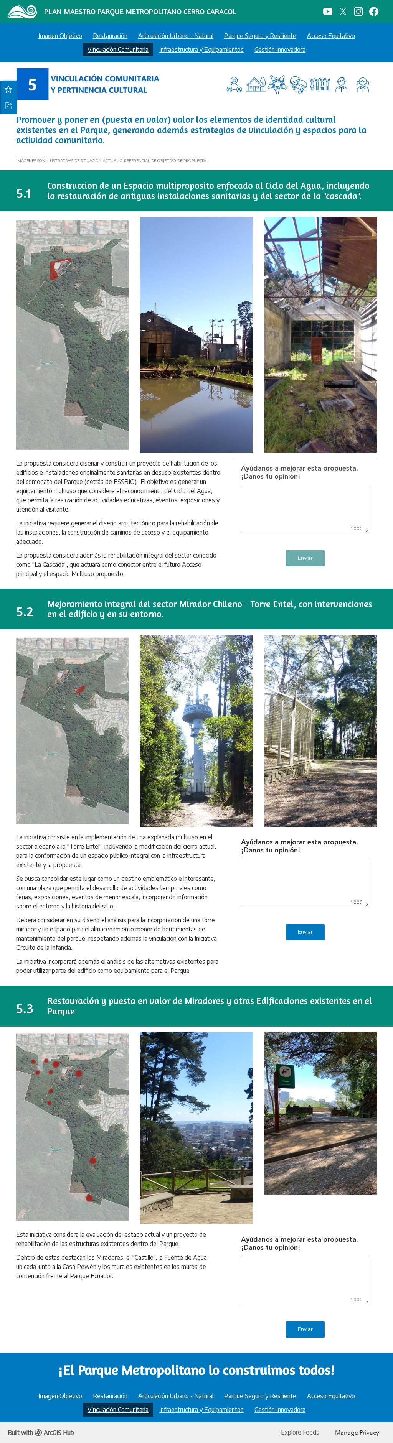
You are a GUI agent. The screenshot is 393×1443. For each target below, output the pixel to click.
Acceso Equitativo (331, 35)
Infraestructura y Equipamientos (201, 49)
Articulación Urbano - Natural (175, 35)
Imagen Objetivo (60, 35)
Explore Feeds (300, 1432)
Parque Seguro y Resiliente (260, 35)
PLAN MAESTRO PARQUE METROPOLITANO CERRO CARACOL (140, 11)
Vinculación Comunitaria (118, 49)
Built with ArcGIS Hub (41, 1432)
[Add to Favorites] (8, 89)
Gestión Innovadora (279, 49)
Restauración (110, 35)
